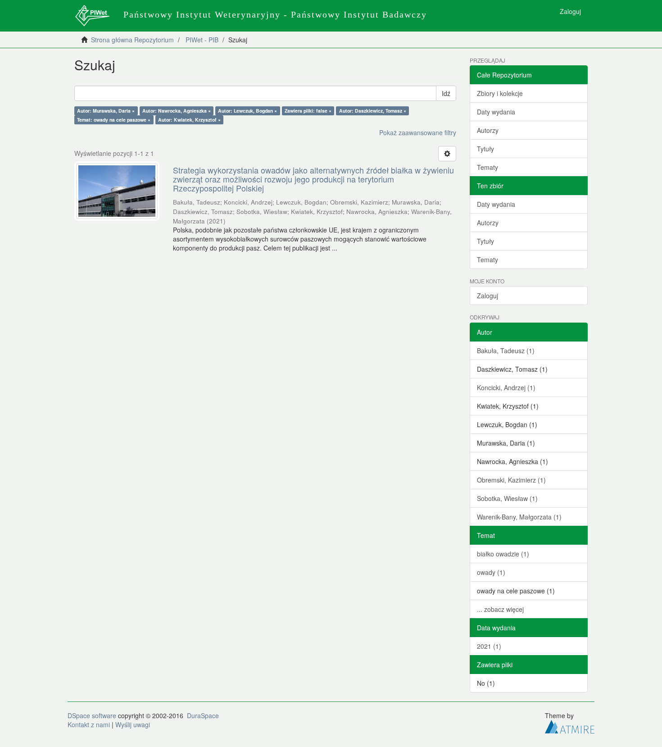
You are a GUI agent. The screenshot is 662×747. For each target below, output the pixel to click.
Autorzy (488, 130)
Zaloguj (487, 295)
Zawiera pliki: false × (308, 110)
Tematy (487, 167)
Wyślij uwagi (132, 724)
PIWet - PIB (202, 39)
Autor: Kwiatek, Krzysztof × (189, 119)
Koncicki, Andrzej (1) (506, 387)
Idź (446, 93)
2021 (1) (489, 646)
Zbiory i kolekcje (500, 93)
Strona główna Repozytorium (132, 39)
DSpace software (92, 715)
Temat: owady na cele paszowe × (113, 119)
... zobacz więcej (500, 609)
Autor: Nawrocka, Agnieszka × (176, 110)
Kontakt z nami (89, 724)
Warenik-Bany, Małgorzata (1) (519, 516)
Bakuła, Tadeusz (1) (506, 350)
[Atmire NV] (569, 725)
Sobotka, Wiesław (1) (507, 498)
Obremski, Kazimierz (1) (511, 479)
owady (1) (491, 572)
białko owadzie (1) (503, 553)
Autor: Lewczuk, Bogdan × (247, 110)
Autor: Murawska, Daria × (106, 110)
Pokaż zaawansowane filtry (417, 132)
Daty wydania (496, 111)
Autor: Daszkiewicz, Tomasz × (372, 110)
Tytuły (485, 148)
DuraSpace (203, 715)
